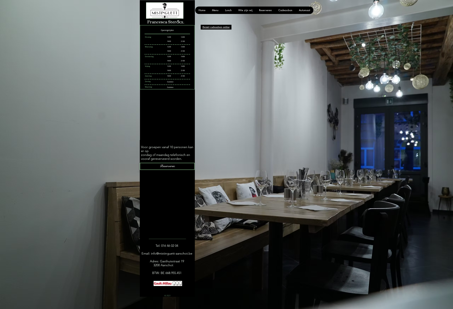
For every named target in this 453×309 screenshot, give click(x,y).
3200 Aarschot (166, 265)
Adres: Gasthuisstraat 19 (167, 261)
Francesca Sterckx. (165, 21)
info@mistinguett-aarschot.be (171, 253)
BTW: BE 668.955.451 (167, 273)
